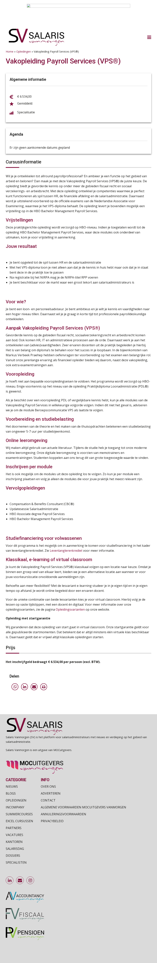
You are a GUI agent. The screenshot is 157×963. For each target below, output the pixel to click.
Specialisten (16, 862)
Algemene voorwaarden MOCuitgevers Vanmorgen (83, 807)
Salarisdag (15, 849)
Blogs (11, 793)
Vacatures (14, 835)
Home (9, 51)
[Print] (43, 686)
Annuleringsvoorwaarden (63, 814)
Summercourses (19, 814)
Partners (13, 828)
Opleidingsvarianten (70, 609)
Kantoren (14, 842)
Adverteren (51, 793)
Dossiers (13, 855)
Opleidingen (23, 51)
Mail (20, 880)
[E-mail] (34, 686)
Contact (48, 800)
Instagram (30, 880)
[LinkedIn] (24, 686)
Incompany (15, 807)
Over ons (48, 786)
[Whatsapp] (14, 686)
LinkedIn (10, 880)
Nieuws (12, 786)
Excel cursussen (19, 821)
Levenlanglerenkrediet (66, 550)
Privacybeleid (52, 821)
